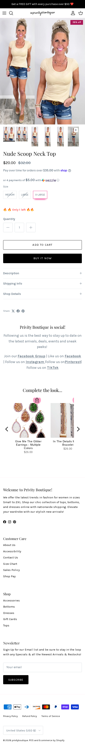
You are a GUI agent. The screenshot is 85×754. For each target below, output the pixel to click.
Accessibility (12, 551)
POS (31, 740)
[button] (42, 180)
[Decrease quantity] (8, 227)
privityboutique (20, 740)
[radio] (10, 195)
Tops (6, 625)
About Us (9, 545)
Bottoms (9, 606)
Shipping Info (12, 283)
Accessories (11, 600)
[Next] (78, 429)
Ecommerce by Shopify (51, 740)
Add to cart (42, 245)
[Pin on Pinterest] (23, 311)
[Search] (13, 13)
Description (11, 273)
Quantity (9, 219)
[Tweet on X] (13, 311)
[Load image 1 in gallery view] (42, 71)
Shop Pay (9, 576)
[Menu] (4, 13)
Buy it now (42, 258)
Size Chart (10, 564)
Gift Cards (10, 619)
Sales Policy (11, 570)
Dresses (8, 613)
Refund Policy (29, 716)
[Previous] (7, 429)
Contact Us (10, 557)
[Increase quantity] (31, 227)
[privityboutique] (42, 13)
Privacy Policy (10, 716)
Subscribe (15, 679)
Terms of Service (51, 716)
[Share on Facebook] (18, 311)
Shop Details (12, 294)
